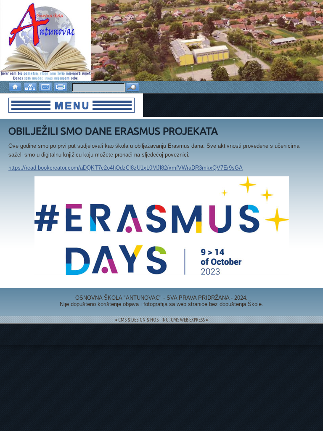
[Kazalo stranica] (31, 86)
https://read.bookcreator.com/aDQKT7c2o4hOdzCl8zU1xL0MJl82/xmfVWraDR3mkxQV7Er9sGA (125, 168)
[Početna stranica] (16, 86)
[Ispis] (61, 86)
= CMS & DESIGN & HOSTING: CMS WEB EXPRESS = (161, 319)
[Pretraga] (132, 87)
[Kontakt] (46, 86)
